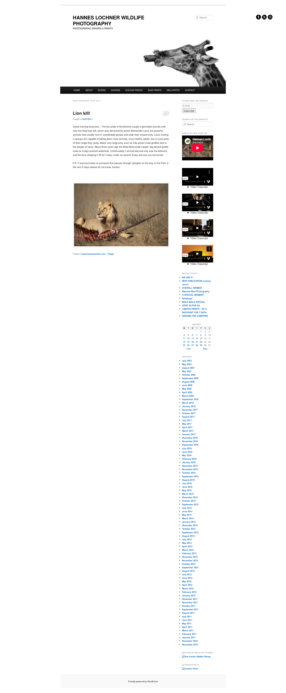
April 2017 (187, 427)
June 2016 (187, 451)
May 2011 (186, 623)
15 (201, 338)
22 (201, 341)
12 (188, 338)
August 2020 (188, 381)
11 (184, 338)
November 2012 (190, 560)
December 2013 (190, 525)
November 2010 (190, 644)
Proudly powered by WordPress (143, 681)
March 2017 (188, 430)
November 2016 (190, 441)
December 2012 (190, 556)
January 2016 (188, 462)
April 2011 (187, 626)
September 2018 (190, 399)
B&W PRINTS (155, 90)
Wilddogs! (187, 298)
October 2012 (188, 563)
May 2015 (186, 490)
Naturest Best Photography (196, 291)
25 (184, 345)
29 (201, 345)
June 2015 (187, 486)
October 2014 (188, 500)
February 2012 (189, 592)
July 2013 (187, 539)
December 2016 (190, 437)
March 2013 (188, 549)
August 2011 (188, 612)
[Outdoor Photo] (190, 668)
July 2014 (187, 507)
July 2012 (187, 574)
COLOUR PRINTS (134, 90)
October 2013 (188, 528)
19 (188, 341)
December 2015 (190, 465)
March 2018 (188, 402)
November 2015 (190, 469)
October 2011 (188, 605)
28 (197, 345)
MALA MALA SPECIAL (193, 301)
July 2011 (187, 616)
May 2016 (186, 455)
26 (188, 345)
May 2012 (186, 581)
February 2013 (189, 553)
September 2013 (190, 532)
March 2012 (188, 588)
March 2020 (188, 395)
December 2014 (190, 497)
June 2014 (187, 511)
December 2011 (190, 598)
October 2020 (188, 374)
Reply (110, 253)
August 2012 (188, 570)
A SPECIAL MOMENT (193, 294)
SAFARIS (115, 90)
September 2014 (190, 504)
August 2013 (188, 535)
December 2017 (190, 409)
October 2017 (188, 413)
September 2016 (190, 444)
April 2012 (187, 584)
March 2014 (188, 518)
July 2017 (187, 420)
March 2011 (188, 630)
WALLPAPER (173, 90)
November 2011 (190, 602)
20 (192, 341)
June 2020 (187, 385)
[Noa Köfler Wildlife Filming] (196, 656)
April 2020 (187, 392)
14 (197, 338)
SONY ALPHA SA (191, 305)
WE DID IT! (187, 277)
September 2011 (190, 609)
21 (197, 341)
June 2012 (187, 577)
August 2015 (188, 479)
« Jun (188, 348)
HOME (77, 90)
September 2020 (190, 378)
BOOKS (102, 90)
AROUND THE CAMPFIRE (195, 315)
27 (192, 345)
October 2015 (188, 472)
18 (184, 341)
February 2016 (189, 458)
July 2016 (187, 448)
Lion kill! (81, 113)
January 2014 (188, 521)
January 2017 (188, 434)
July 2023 (187, 360)
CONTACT (190, 90)
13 (192, 338)
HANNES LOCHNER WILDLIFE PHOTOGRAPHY (108, 20)
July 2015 (187, 483)
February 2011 (189, 633)
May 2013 (186, 542)
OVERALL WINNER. (192, 287)
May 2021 (186, 371)
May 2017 (186, 423)
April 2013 (187, 546)
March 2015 (188, 493)
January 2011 (188, 637)
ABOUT (89, 90)
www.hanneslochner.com (93, 253)
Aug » (205, 348)
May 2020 (186, 388)
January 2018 (188, 406)
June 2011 (187, 620)
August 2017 (188, 416)
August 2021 (188, 367)
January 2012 (188, 595)
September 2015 (190, 476)
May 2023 (186, 364)
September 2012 (190, 567)
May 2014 (186, 514)
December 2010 (190, 640)
